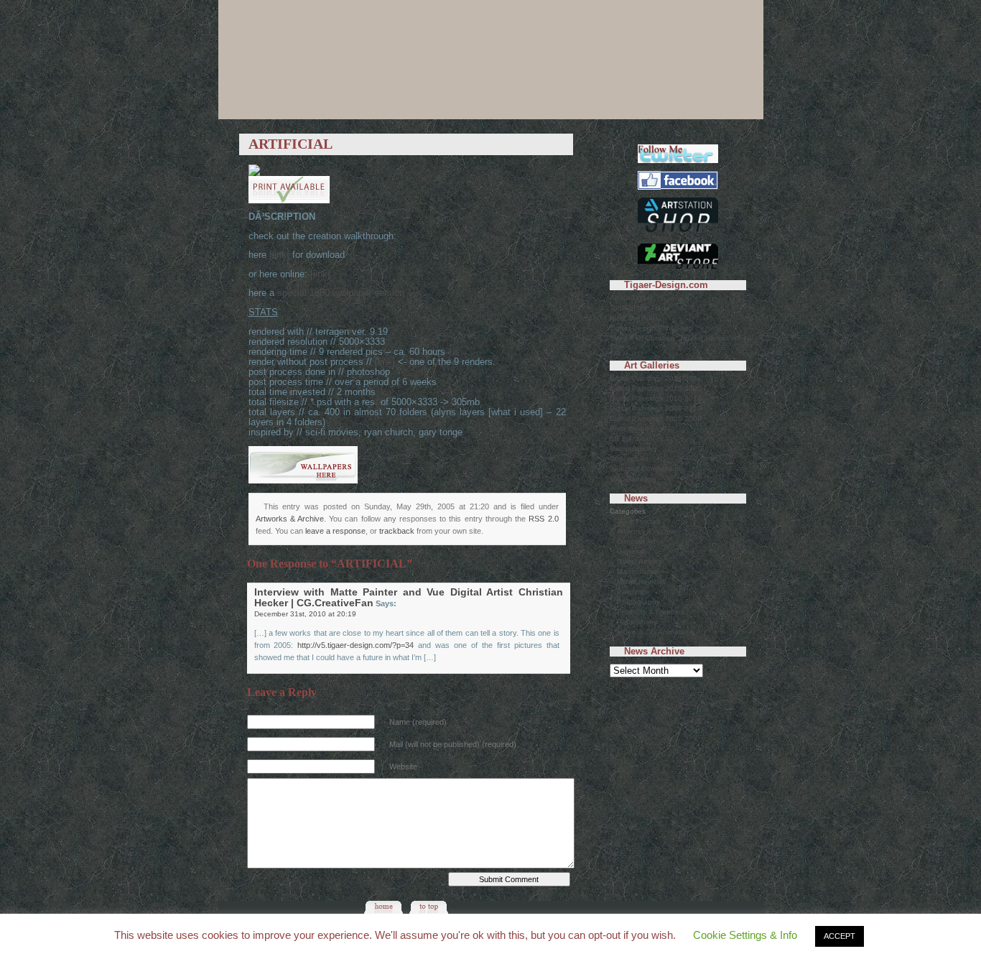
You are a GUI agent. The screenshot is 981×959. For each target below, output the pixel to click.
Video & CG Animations (655, 632)
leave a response (335, 531)
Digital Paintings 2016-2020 (656, 388)
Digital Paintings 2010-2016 (656, 398)
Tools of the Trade (640, 308)
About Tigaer (631, 298)
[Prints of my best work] (678, 233)
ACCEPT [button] (839, 936)
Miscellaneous (633, 479)
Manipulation (631, 449)
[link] (279, 255)
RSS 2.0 (543, 518)
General (630, 551)
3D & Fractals (639, 521)
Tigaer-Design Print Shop (651, 328)
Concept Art (629, 459)
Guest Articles (639, 561)
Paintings (632, 592)
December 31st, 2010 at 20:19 (305, 614)
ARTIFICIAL (290, 144)
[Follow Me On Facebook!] (678, 187)
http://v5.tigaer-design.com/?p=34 (355, 645)
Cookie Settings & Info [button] (745, 935)
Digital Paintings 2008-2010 (656, 408)
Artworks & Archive (290, 518)
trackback (396, 531)
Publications (637, 622)
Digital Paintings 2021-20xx (655, 378)
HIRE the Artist (634, 318)
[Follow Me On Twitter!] (678, 161)
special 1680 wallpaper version (340, 293)
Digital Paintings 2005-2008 (656, 418)
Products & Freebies (650, 612)
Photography (631, 428)
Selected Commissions (647, 469)
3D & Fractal (630, 439)
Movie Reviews (641, 581)
